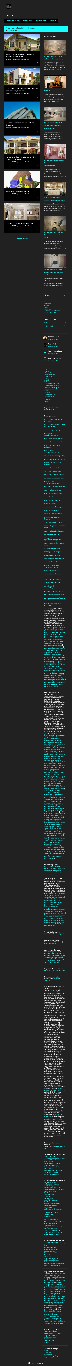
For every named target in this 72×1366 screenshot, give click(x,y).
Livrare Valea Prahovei (51, 1172)
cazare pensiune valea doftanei (54, 474)
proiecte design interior (57, 751)
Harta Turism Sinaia (50, 1205)
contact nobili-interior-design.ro (54, 909)
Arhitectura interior (51, 389)
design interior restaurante (53, 904)
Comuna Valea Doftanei (51, 1160)
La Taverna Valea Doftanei (52, 311)
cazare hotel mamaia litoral (53, 468)
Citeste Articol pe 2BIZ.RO (52, 1230)
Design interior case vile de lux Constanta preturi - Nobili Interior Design (54, 234)
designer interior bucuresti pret (55, 1273)
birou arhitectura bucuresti (53, 917)
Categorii (47, 392)
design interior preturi (51, 787)
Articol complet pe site (51, 1223)
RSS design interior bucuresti (54, 925)
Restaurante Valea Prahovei (53, 1170)
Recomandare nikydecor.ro (53, 1249)
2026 (45, 323)
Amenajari (48, 376)
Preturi (47, 378)
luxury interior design (57, 1289)
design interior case (53, 796)
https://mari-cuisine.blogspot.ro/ (54, 456)
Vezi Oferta (47, 309)
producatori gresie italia (52, 823)
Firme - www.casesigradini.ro (53, 1232)
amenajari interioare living (52, 908)
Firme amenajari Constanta (53, 942)
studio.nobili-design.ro (51, 1184)
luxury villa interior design (52, 675)
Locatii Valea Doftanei (51, 1165)
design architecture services (53, 685)
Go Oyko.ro (47, 1256)
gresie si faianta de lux (56, 833)
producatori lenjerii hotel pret (53, 562)
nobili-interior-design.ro (53, 895)
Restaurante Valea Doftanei (53, 1167)
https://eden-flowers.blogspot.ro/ (54, 487)
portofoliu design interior (52, 1085)
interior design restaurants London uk (52, 961)
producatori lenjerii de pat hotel (54, 558)
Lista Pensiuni (48, 1214)
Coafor (46, 391)
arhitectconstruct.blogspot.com (54, 970)
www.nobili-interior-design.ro (54, 934)
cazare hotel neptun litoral (52, 490)
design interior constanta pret (54, 1297)
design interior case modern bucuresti (54, 923)
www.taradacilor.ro (50, 1218)
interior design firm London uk (54, 953)
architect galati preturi (57, 780)
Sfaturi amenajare (50, 312)
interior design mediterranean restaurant (52, 653)
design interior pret (54, 1286)
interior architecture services (54, 683)
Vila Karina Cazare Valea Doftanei (54, 1158)
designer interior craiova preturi (53, 759)
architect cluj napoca (54, 764)
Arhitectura (27, 20)
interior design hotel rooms (53, 645)
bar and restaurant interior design (55, 656)
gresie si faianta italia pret (52, 819)
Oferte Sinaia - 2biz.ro (51, 1212)
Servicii (46, 305)
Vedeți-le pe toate (11, 30)
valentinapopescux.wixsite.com (54, 1263)
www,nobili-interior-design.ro (54, 897)
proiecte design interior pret (53, 1295)
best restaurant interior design (54, 659)
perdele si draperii (51, 1275)
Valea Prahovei (48, 1169)
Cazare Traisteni (49, 1156)
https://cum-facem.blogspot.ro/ (54, 478)
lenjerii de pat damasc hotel (53, 514)
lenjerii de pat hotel (50, 503)
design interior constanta (52, 804)
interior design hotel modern (53, 647)
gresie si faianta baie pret (53, 825)
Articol (52, 409)
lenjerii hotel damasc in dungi (53, 500)
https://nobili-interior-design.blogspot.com (53, 1280)
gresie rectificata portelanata (53, 835)
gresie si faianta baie (50, 1307)
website (46, 409)
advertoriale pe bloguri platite (53, 430)
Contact (46, 307)
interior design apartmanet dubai (55, 679)
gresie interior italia (50, 821)
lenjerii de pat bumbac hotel (53, 493)
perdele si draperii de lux (52, 548)
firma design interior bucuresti (54, 1292)
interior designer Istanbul (53, 1310)
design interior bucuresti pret (54, 1299)
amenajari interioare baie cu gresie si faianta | (53, 841)
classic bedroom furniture (53, 662)
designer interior (55, 785)
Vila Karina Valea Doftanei (52, 1242)
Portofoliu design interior (52, 1333)
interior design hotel (55, 643)
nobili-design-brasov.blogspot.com (50, 1199)
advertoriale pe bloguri (51, 570)
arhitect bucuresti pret (57, 733)
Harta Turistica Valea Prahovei (54, 1189)
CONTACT (47, 91)
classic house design (56, 674)
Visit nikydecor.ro (49, 1207)
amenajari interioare (58, 913)
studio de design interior (52, 582)
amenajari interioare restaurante (51, 775)
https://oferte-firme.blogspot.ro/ (54, 459)
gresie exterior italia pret (52, 829)
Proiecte (53, 20)
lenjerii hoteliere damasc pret (53, 507)
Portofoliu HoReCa (50, 1225)
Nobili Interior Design (52, 1133)
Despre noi (47, 1352)
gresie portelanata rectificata (53, 817)
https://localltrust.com (51, 1220)
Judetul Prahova (49, 1161)
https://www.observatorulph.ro (54, 1227)
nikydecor (47, 1318)
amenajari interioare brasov (51, 856)
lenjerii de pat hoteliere (51, 510)
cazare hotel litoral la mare (52, 471)
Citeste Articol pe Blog (51, 1356)
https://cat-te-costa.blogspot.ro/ (54, 438)
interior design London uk (52, 952)
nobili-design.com (59, 872)
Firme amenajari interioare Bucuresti (54, 1089)
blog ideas (53, 1322)
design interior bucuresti (52, 866)
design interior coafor (51, 906)
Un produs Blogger (37, 1363)
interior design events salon (53, 656)
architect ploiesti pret (51, 765)
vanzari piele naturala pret (52, 552)
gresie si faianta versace (54, 823)
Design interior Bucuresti (53, 385)
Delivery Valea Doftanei (51, 1174)
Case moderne (50, 375)
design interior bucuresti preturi (52, 739)
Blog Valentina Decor (51, 1247)
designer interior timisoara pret (54, 808)
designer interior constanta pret (54, 735)
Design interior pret (50, 1335)
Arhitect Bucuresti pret (52, 387)
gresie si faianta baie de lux (52, 827)
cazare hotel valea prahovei (53, 442)
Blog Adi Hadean (49, 1251)
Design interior (41, 20)
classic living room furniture (53, 668)
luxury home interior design (53, 677)
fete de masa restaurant (51, 1316)
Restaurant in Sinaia (50, 1262)
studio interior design (51, 812)
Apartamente (48, 1354)
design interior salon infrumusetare (51, 754)
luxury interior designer (52, 1312)
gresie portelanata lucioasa (53, 837)
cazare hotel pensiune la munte (54, 522)
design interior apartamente (53, 902)
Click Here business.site (51, 1260)
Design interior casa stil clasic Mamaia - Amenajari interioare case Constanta (53, 272)
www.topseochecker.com (52, 1211)
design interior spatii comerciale (54, 798)
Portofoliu (47, 303)
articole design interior (51, 868)
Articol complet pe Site (51, 1258)
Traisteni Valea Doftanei (51, 1234)
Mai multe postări (22, 238)
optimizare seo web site (51, 534)
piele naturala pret (56, 1314)
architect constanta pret (52, 1283)
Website (46, 1193)
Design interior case (12, 20)
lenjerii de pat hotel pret (51, 497)
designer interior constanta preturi (52, 802)
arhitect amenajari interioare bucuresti (54, 788)
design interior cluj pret (51, 1297)
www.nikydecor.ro (50, 944)
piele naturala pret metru (52, 555)
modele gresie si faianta (55, 815)
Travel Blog (47, 1196)
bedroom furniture (50, 661)
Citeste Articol (48, 1357)
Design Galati (49, 396)
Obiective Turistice (50, 1191)
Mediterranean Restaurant (52, 1265)
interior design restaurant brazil (54, 649)
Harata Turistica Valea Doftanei (54, 1221)
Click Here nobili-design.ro (53, 1209)
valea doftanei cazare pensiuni (54, 595)
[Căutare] (67, 6)
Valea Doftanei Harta (50, 1229)
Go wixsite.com (49, 1195)
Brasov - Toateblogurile (56, 1323)
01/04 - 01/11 (49, 326)
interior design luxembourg (54, 681)
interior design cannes (51, 683)
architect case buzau (51, 851)
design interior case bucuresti (52, 741)
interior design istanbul (53, 857)
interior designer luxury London (54, 955)
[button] (37, 63)
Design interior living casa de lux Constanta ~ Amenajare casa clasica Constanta (54, 162)
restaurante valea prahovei (52, 579)
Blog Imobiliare (49, 1202)
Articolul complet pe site (52, 1204)
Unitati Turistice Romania (52, 1163)
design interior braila (58, 849)
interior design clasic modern (53, 591)
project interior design (51, 670)
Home (46, 302)
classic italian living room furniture (54, 665)
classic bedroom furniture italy (53, 664)
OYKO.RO (47, 1216)
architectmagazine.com (51, 1186)
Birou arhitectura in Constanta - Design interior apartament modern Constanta (53, 125)
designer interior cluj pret (52, 810)
